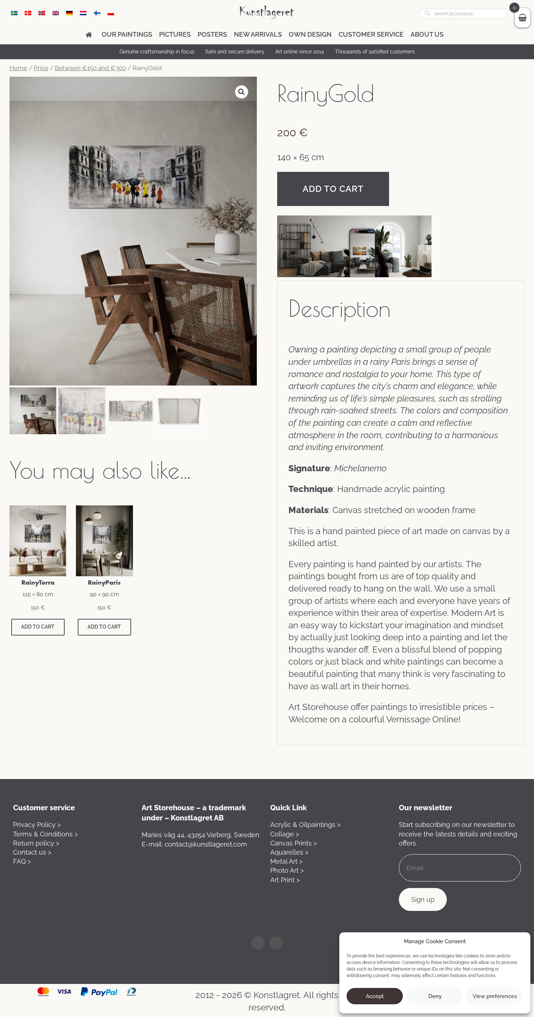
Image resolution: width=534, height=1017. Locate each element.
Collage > (284, 834)
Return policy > (36, 843)
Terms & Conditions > (45, 834)
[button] (241, 91)
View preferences (495, 996)
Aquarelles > (289, 852)
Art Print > (285, 880)
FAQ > (22, 861)
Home (18, 68)
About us (427, 34)
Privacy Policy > (37, 824)
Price (41, 68)
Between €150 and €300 (90, 68)
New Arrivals (258, 34)
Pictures (175, 34)
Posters (212, 34)
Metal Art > (286, 861)
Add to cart (333, 188)
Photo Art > (287, 870)
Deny (435, 996)
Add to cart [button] (37, 627)
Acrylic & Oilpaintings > (305, 824)
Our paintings (127, 34)
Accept (375, 996)
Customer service (371, 34)
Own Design (310, 34)
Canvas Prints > (293, 843)
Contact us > (32, 852)
